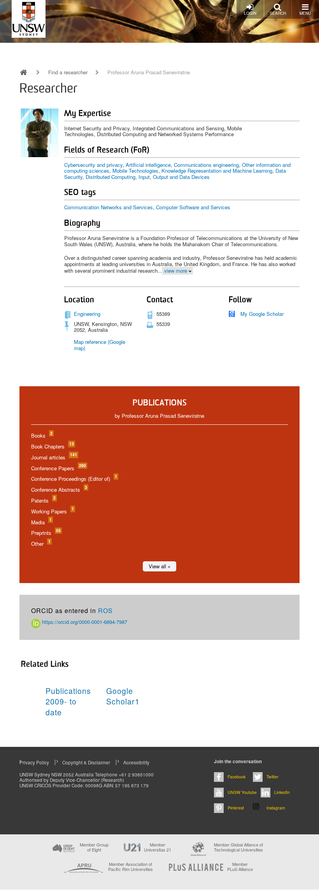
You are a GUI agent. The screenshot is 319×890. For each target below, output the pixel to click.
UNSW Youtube (242, 792)
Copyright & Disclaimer (86, 762)
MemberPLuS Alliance (240, 867)
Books (41, 435)
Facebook (236, 777)
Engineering (87, 313)
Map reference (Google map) (99, 345)
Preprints (45, 532)
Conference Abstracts (58, 489)
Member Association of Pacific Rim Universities (130, 867)
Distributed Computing (110, 176)
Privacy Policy (34, 762)
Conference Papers (58, 468)
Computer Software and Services (193, 207)
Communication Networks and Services (108, 207)
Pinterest (236, 808)
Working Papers (52, 511)
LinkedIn (282, 792)
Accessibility (136, 762)
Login (250, 13)
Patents (43, 500)
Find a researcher (68, 72)
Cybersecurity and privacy (93, 164)
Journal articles (53, 457)
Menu (305, 13)
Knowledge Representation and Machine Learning (216, 170)
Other (40, 543)
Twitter (272, 777)
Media (41, 522)
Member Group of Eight (94, 847)
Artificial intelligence (148, 164)
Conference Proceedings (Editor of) (73, 478)
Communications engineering (206, 164)
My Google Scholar (262, 313)
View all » (159, 566)
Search (278, 13)
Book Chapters (52, 446)
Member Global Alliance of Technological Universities (238, 847)
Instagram (275, 808)
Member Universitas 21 (157, 847)
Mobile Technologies (135, 170)
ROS (105, 610)
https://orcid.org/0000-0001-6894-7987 (83, 621)
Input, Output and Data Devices (174, 176)
